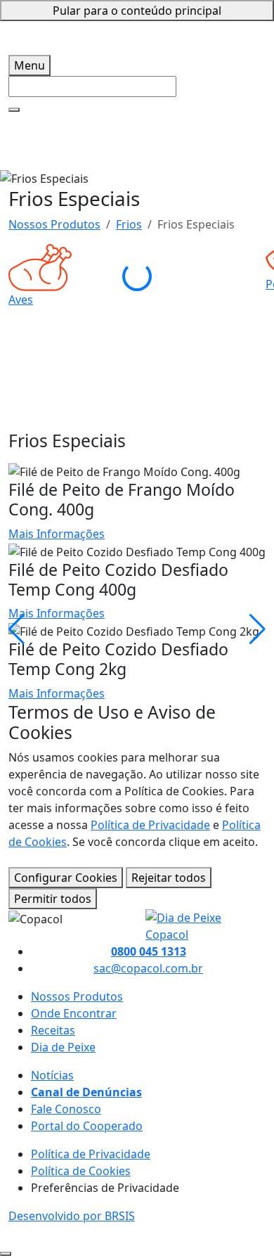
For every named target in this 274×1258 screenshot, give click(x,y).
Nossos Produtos (54, 224)
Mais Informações (56, 533)
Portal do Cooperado (87, 1126)
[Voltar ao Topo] (5, 1254)
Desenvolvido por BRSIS (71, 1216)
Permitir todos (52, 898)
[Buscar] (14, 110)
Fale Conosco (66, 1109)
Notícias (52, 1075)
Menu (29, 65)
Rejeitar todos (168, 877)
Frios (129, 224)
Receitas (53, 1030)
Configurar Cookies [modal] (65, 877)
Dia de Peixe (63, 1047)
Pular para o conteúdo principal (137, 10)
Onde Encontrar (74, 1013)
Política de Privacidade (150, 825)
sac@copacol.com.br (148, 968)
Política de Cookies (81, 1171)
